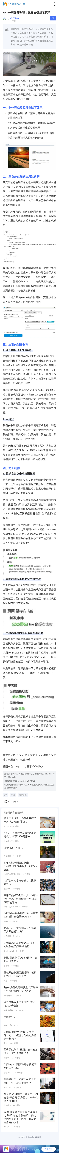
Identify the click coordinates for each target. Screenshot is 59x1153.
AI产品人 (14, 18)
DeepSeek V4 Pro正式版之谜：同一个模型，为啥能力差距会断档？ (20, 1035)
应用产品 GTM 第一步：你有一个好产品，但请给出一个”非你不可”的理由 (21, 899)
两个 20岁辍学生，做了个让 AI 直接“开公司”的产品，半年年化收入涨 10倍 (21, 1097)
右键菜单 (23, 795)
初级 (13, 795)
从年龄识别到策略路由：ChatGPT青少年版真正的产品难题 (20, 866)
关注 (53, 18)
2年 (5, 795)
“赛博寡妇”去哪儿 (13, 848)
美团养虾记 (10, 1017)
